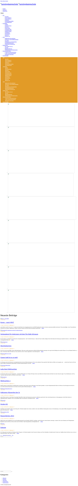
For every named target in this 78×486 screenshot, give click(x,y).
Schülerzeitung (5, 481)
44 (10, 435)
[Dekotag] (2, 423)
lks (2, 325)
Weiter (43, 328)
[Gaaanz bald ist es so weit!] (5, 353)
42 (7, 435)
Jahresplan (5, 480)
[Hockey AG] (2, 400)
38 (3, 435)
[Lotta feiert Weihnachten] (5, 365)
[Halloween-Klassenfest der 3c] (6, 388)
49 (12, 435)
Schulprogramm (6, 482)
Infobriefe (4, 479)
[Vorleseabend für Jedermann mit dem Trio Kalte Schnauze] (11, 330)
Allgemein (11, 325)
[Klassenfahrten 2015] (4, 412)
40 (5, 435)
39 (4, 435)
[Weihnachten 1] (3, 377)
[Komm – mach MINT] (4, 318)
